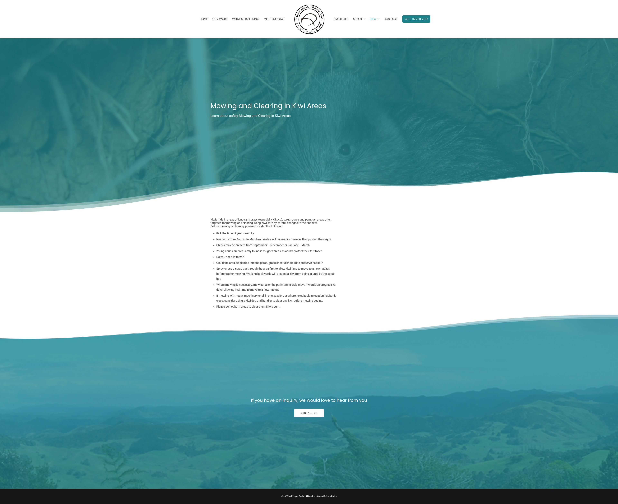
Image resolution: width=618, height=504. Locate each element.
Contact (391, 19)
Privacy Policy (330, 496)
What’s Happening (245, 19)
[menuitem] (203, 19)
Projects (341, 19)
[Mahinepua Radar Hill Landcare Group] (309, 19)
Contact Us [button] (309, 413)
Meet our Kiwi (274, 19)
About (357, 19)
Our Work (220, 19)
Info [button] (373, 19)
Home (204, 19)
